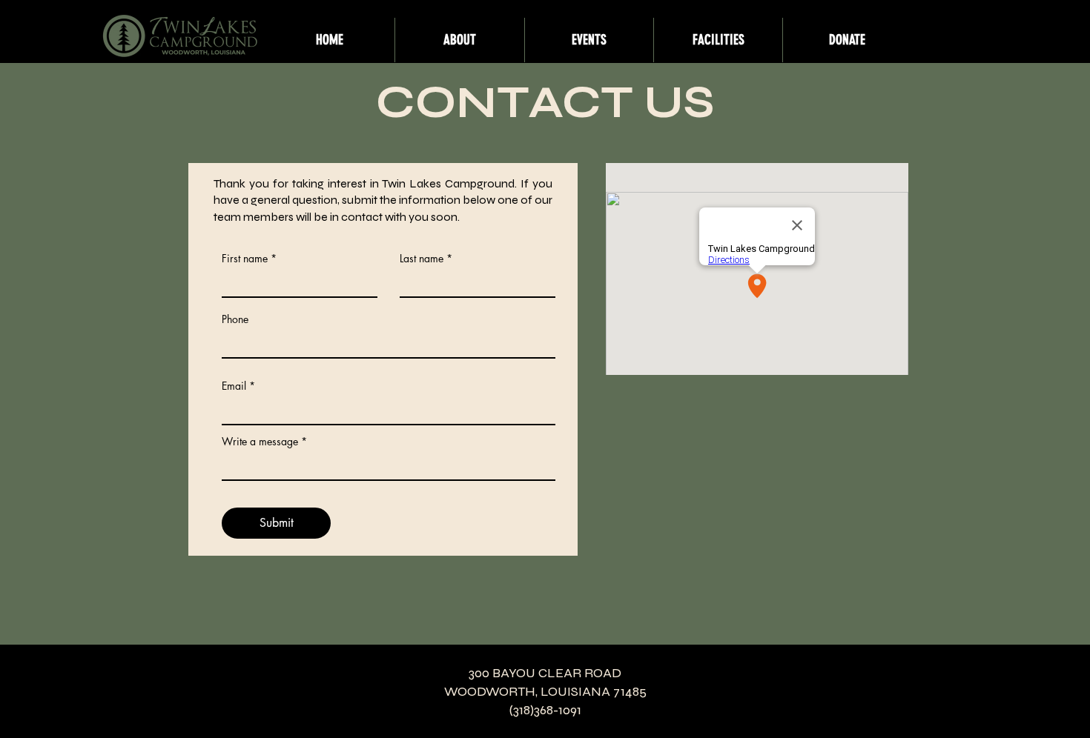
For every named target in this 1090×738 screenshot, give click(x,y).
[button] (459, 40)
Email (234, 386)
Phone (235, 319)
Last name (421, 258)
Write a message (260, 441)
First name (245, 258)
